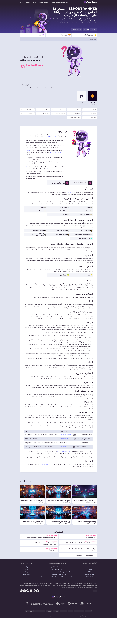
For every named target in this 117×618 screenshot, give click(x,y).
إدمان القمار (48, 616)
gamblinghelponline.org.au (64, 451)
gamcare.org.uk (63, 446)
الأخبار (21, 2)
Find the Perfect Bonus (57, 569)
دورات (34, 2)
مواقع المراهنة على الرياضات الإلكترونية (59, 2)
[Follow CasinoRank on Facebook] (37, 590)
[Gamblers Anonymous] (82, 603)
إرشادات (28, 2)
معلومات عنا (26, 567)
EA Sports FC (89, 577)
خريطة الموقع (32, 616)
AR (95, 590)
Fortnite (90, 569)
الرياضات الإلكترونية (43, 2)
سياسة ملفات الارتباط (65, 616)
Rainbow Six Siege (89, 574)
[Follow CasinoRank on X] (31, 590)
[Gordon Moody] (60, 603)
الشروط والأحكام (83, 616)
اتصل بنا (26, 569)
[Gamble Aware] (42, 603)
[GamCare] (72, 603)
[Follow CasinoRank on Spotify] (24, 590)
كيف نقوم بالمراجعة (26, 572)
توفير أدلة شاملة (69, 192)
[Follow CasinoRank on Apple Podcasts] (21, 590)
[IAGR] (89, 603)
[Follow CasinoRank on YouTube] (27, 590)
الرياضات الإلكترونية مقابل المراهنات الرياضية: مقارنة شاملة (57, 572)
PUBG (89, 572)
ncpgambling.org (64, 438)
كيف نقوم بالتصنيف (26, 574)
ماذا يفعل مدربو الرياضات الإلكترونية (58, 574)
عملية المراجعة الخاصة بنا (51, 136)
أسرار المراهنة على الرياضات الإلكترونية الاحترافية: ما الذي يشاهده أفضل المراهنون (57, 577)
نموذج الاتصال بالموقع (45, 464)
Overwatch (89, 567)
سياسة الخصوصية (27, 577)
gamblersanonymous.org (65, 434)
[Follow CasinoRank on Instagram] (34, 590)
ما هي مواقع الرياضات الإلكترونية (57, 567)
